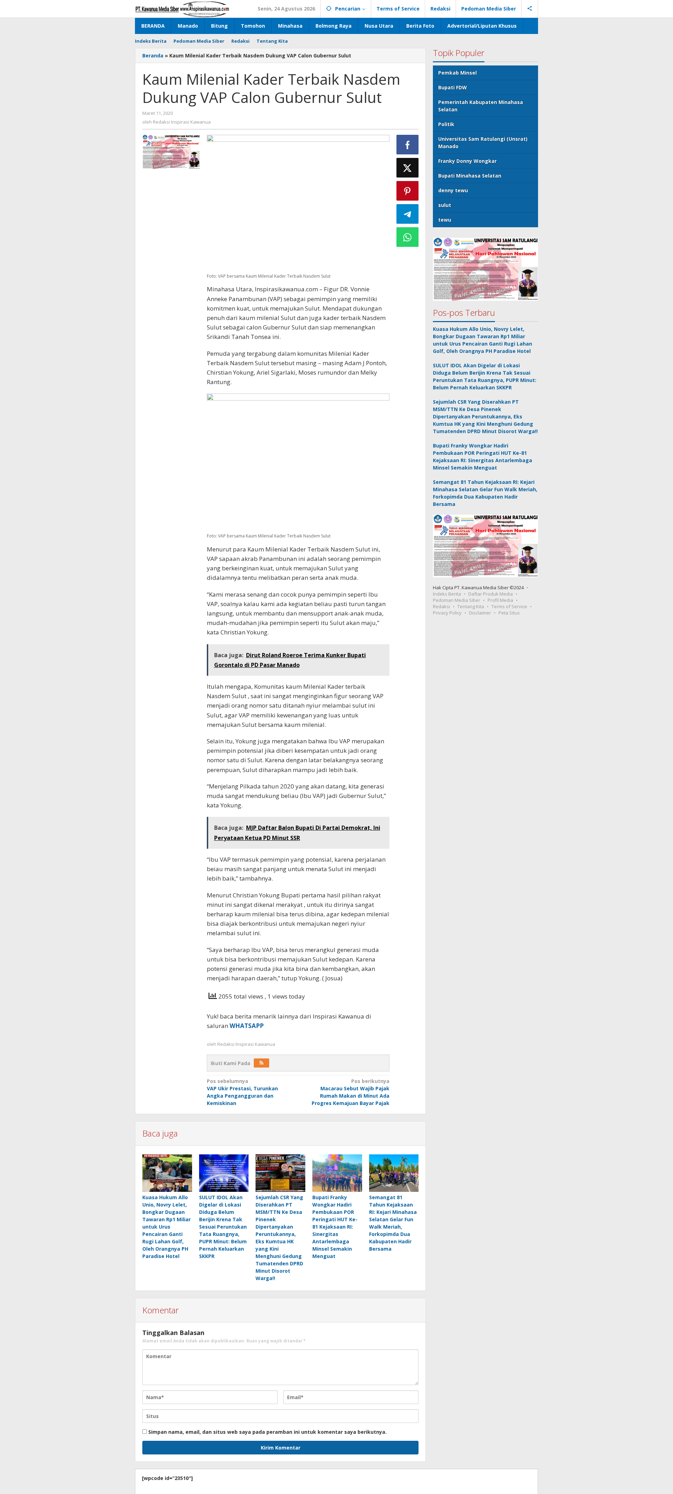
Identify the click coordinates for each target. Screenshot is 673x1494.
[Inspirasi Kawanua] (182, 8)
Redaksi (441, 606)
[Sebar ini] (407, 144)
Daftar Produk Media (490, 594)
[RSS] (261, 1063)
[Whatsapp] (407, 237)
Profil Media (500, 600)
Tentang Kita (470, 606)
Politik (446, 124)
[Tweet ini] (407, 168)
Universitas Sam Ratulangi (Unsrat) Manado (483, 142)
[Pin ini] (407, 191)
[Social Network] (530, 9)
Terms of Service (509, 606)
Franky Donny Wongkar (467, 161)
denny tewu (453, 190)
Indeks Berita (447, 594)
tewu (444, 219)
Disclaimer (480, 613)
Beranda (152, 55)
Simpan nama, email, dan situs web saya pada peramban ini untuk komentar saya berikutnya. (267, 1432)
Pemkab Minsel (457, 72)
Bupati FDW (452, 87)
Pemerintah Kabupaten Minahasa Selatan (480, 106)
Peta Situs (509, 613)
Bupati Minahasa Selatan (469, 175)
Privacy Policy (447, 613)
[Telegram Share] (407, 214)
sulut (444, 205)
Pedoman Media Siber (456, 600)
